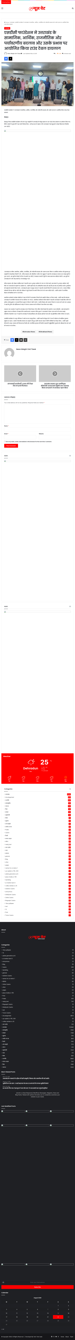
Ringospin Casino (10, 900)
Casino (7, 832)
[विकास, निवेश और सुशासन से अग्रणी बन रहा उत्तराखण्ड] (62, 1117)
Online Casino (9, 897)
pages (7, 865)
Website (41, 433)
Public (7, 829)
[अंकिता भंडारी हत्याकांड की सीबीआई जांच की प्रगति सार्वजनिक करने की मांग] (37, 1131)
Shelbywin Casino (10, 894)
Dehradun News (29, 332)
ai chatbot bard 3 (10, 883)
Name (6, 426)
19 (27, 1317)
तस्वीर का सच (8, 826)
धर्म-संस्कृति (8, 824)
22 (58, 1317)
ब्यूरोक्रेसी (7, 815)
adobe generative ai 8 (11, 874)
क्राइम (6, 812)
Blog (6, 859)
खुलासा (7, 821)
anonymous (8, 891)
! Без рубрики (9, 903)
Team (71, 1336)
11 (16, 1313)
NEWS (7, 853)
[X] (10, 59)
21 (47, 1317)
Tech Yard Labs (38, 1336)
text (6, 906)
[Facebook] (6, 59)
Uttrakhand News (46, 332)
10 (6, 909)
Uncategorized (9, 797)
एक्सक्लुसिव (8, 803)
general (7, 856)
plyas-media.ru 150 (11, 877)
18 (16, 1317)
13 (37, 1313)
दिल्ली (6, 835)
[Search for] (73, 9)
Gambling (8, 880)
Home (7, 22)
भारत (6, 850)
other (6, 862)
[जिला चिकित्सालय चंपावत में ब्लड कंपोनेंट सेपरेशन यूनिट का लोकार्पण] (62, 1270)
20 (37, 1317)
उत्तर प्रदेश (7, 847)
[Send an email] (21, 53)
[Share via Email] (21, 340)
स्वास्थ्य (7, 806)
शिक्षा (6, 809)
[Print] (25, 340)
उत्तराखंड (12, 22)
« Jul (2, 1329)
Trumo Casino (9, 915)
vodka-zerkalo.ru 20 (11, 885)
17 (6, 1317)
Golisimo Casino (10, 888)
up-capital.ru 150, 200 (11, 871)
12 (27, 1313)
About (67, 1336)
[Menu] (2, 9)
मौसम (6, 818)
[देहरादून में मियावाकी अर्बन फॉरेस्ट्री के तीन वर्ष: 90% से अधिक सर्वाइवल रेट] (37, 1270)
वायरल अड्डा (8, 838)
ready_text (8, 844)
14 (47, 1313)
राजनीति (7, 800)
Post (6, 912)
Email (6, 433)
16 (68, 1313)
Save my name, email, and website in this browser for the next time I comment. (29, 441)
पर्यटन (6, 841)
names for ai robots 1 (11, 868)
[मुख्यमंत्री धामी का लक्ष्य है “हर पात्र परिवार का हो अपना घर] (13, 1270)
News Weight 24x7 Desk (14, 53)
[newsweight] (37, 8)
